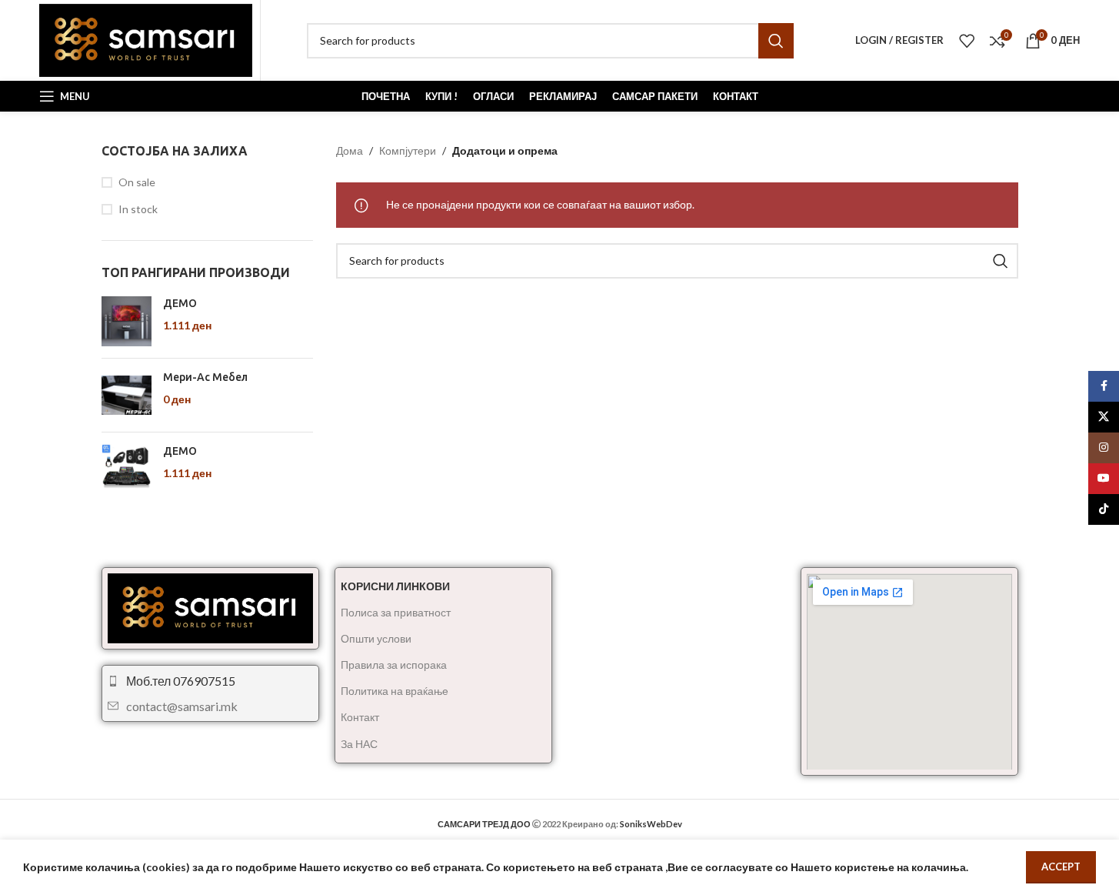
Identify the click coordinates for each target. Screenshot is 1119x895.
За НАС (359, 743)
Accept (1061, 866)
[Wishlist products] (966, 40)
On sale (136, 182)
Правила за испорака (394, 664)
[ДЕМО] (127, 321)
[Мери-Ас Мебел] (127, 395)
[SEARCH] (776, 40)
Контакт (360, 716)
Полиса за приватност (396, 612)
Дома (349, 150)
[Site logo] (145, 38)
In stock (138, 208)
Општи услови (376, 638)
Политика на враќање (394, 690)
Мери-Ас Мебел (205, 377)
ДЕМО (180, 303)
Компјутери (407, 150)
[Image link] (210, 606)
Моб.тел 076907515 (180, 680)
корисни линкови (395, 586)
